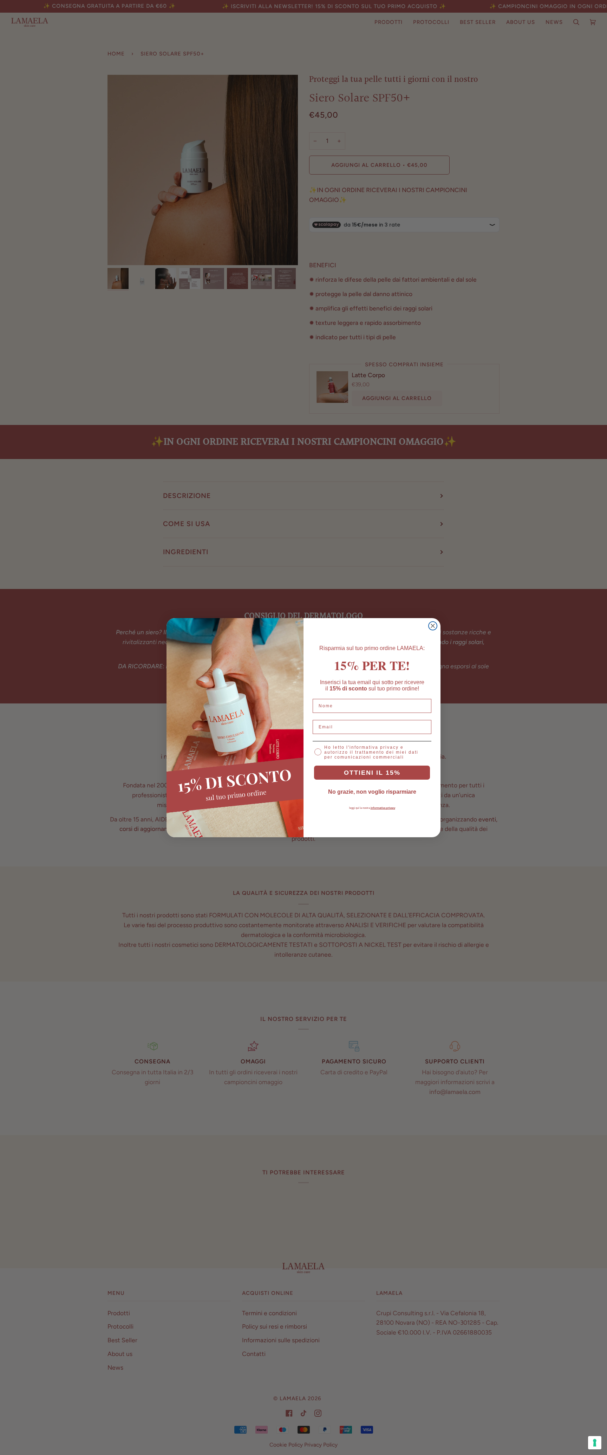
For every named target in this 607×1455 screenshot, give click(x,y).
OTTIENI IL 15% (372, 772)
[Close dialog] (433, 626)
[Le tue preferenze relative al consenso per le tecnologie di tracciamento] (594, 1442)
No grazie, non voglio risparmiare (372, 792)
